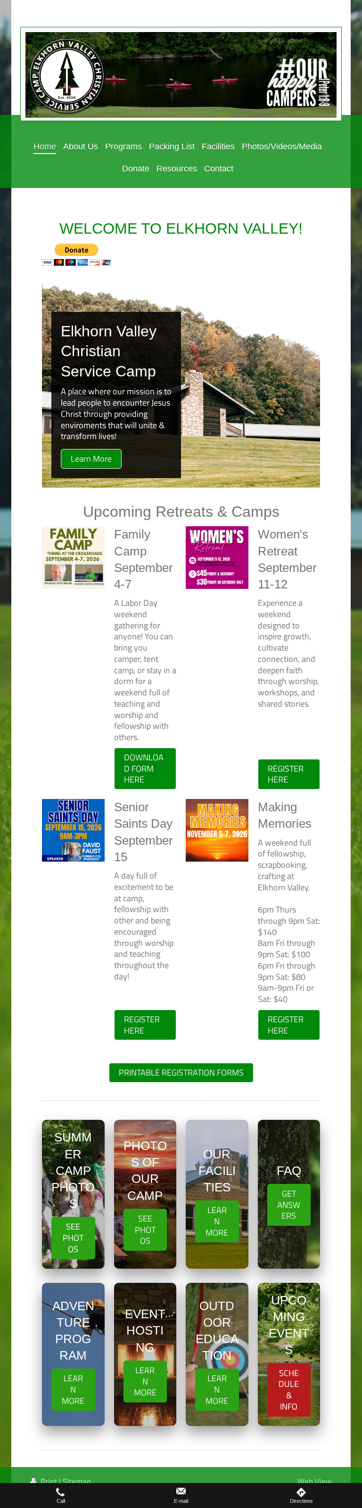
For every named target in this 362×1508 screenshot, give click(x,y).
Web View (314, 1481)
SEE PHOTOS (73, 1237)
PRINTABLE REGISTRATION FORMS (181, 1072)
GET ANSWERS (288, 1205)
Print (49, 1481)
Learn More (91, 458)
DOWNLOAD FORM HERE (144, 768)
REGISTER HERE (286, 774)
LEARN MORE (217, 1221)
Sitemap (77, 1481)
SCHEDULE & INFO (289, 1390)
